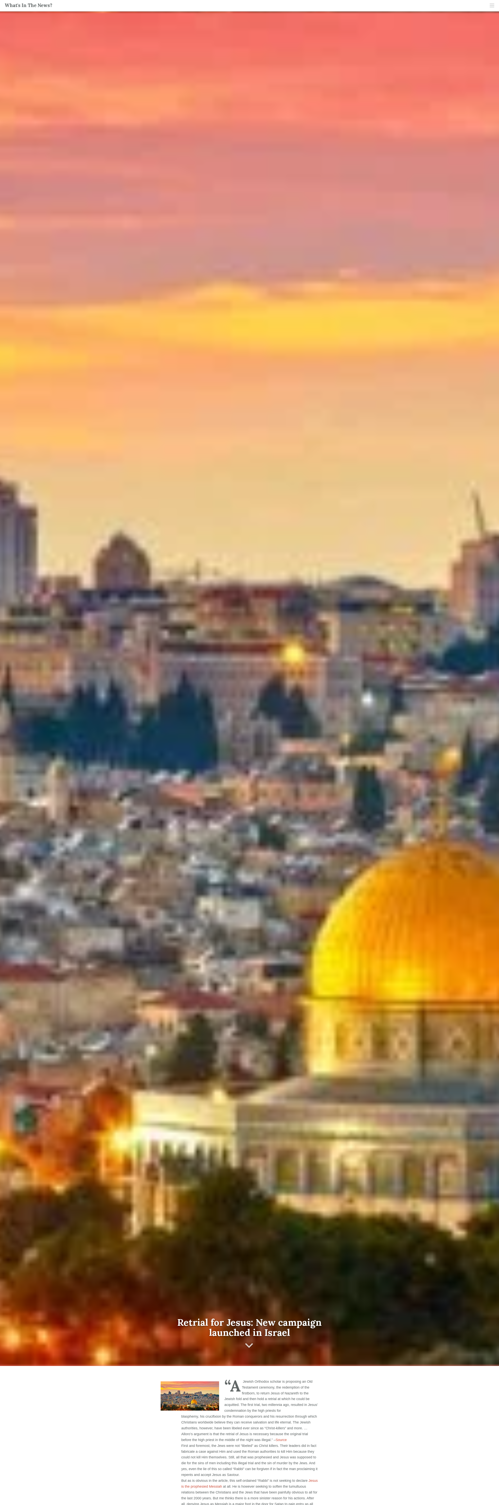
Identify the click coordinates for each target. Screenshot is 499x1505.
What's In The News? (28, 5)
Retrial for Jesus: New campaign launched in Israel (249, 1327)
